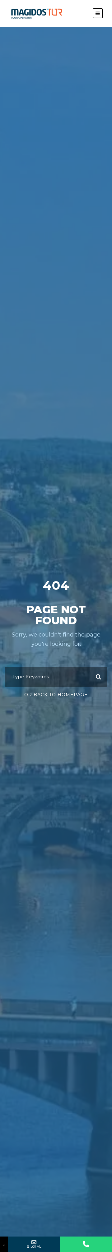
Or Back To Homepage (56, 694)
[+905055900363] (86, 1244)
